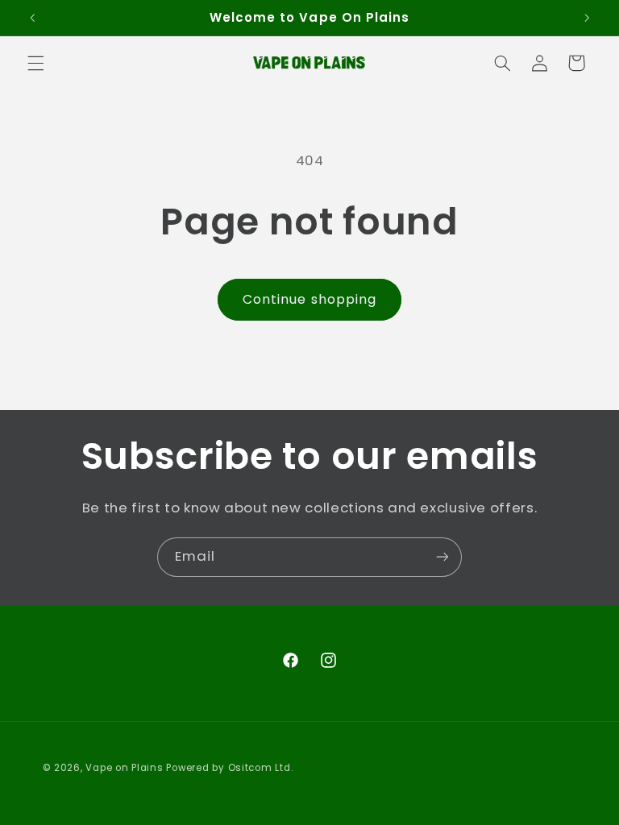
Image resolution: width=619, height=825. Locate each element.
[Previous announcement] (32, 17)
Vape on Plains (124, 767)
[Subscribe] (442, 557)
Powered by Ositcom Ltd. (229, 767)
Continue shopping (309, 299)
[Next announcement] (586, 17)
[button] (35, 62)
